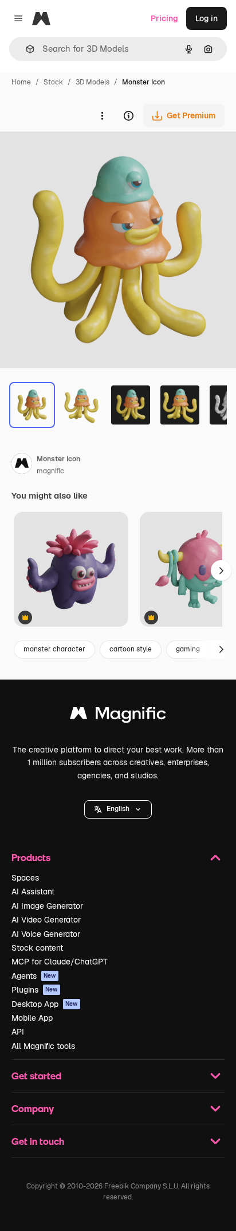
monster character (54, 649)
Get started (36, 1076)
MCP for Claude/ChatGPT (59, 961)
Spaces (25, 878)
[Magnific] (118, 716)
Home (21, 82)
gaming (188, 649)
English (118, 808)
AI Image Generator (47, 906)
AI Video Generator (46, 919)
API (17, 1032)
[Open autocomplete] (25, 49)
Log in (206, 18)
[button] (118, 809)
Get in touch (37, 1141)
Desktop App (44, 1004)
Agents (33, 976)
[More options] (102, 115)
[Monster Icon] (71, 570)
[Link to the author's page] (21, 465)
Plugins (34, 990)
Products (30, 857)
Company (32, 1108)
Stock (53, 82)
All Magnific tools (43, 1046)
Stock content (37, 948)
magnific (50, 471)
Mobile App (32, 1018)
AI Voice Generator (45, 934)
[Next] (221, 649)
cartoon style (130, 649)
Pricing (164, 18)
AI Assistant (32, 891)
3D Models (92, 82)
